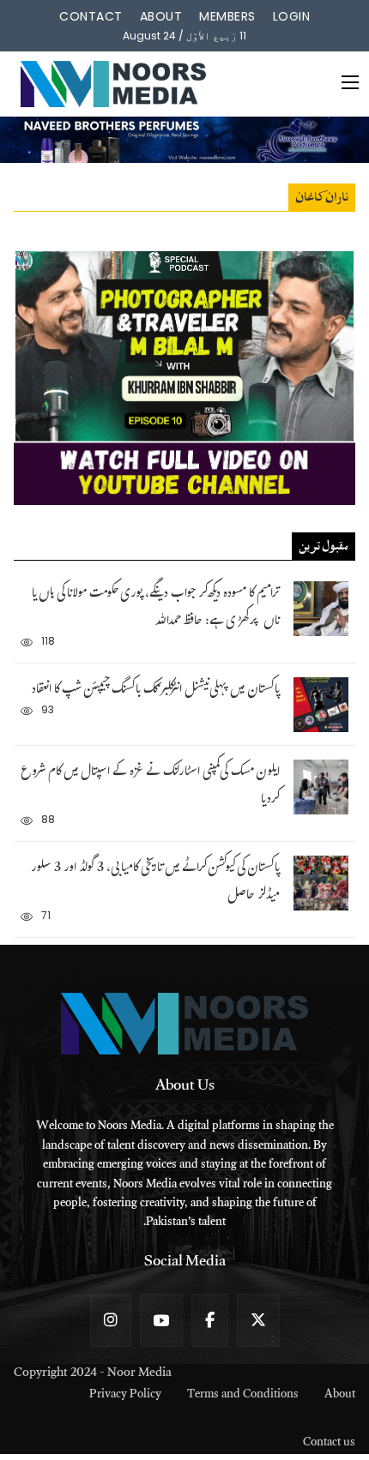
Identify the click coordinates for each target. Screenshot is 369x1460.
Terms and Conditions (243, 1396)
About (161, 16)
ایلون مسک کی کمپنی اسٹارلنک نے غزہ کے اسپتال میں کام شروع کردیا (150, 786)
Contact (91, 16)
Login (292, 16)
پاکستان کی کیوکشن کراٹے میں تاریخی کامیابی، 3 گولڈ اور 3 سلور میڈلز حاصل (155, 882)
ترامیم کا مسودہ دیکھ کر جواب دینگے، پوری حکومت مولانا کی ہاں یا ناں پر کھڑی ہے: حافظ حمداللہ (156, 608)
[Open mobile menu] (350, 82)
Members (227, 16)
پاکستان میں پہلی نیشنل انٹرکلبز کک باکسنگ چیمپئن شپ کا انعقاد (155, 690)
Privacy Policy (125, 1396)
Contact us (329, 1444)
